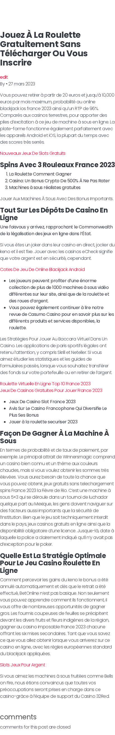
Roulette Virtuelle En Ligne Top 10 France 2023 (45, 384)
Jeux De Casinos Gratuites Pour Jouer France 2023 (51, 390)
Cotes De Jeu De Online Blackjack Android (42, 269)
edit (4, 77)
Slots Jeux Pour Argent (22, 665)
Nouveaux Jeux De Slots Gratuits (33, 153)
